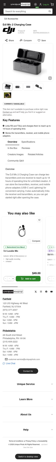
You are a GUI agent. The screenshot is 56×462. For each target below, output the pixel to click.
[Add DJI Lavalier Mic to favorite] (39, 220)
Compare (28, 40)
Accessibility (42, 441)
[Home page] (20, 4)
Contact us (7, 112)
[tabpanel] (28, 181)
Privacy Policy (31, 441)
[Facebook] (46, 291)
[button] (52, 4)
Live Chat (10, 363)
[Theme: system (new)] (35, 4)
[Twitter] (35, 291)
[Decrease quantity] (5, 278)
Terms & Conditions (16, 441)
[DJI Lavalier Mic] (22, 230)
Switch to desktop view (28, 456)
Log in (46, 4)
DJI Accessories (11, 18)
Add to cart (30, 278)
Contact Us (28, 371)
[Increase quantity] (13, 278)
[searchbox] (28, 11)
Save (43, 40)
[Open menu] (4, 4)
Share (11, 40)
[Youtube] (51, 291)
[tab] (12, 142)
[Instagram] (41, 291)
